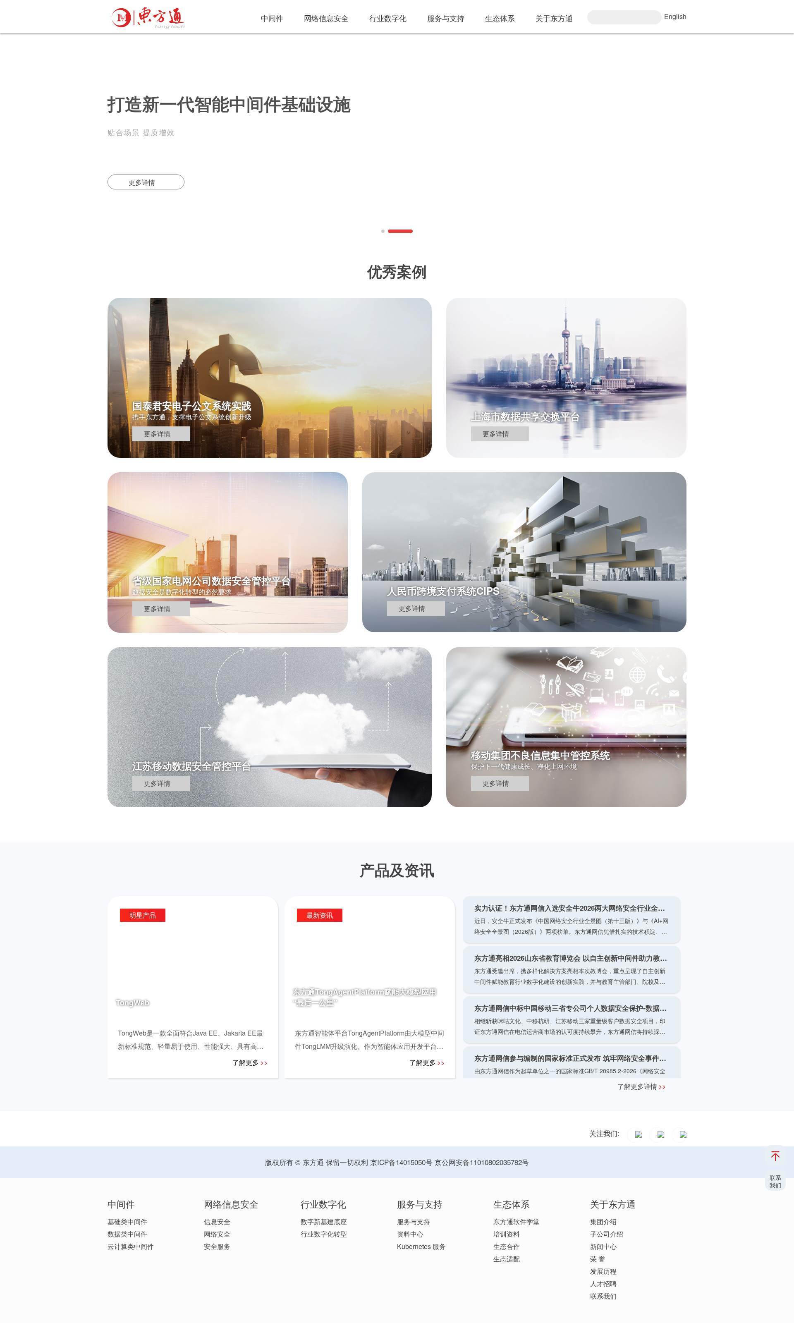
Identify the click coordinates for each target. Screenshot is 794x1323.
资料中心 (410, 1234)
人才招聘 (603, 1283)
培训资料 (506, 1234)
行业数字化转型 (324, 1234)
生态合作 (506, 1246)
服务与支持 (413, 1221)
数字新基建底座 (324, 1221)
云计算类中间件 (131, 1246)
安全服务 (217, 1246)
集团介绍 (603, 1221)
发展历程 (603, 1271)
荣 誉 (597, 1258)
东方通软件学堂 (516, 1221)
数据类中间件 (127, 1234)
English (675, 16)
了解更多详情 (641, 1086)
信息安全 (217, 1221)
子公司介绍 (606, 1234)
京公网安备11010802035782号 (482, 1162)
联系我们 (603, 1296)
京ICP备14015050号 (401, 1162)
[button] (383, 231)
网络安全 (217, 1234)
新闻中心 (603, 1246)
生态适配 (506, 1258)
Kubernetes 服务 (421, 1246)
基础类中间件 (127, 1221)
